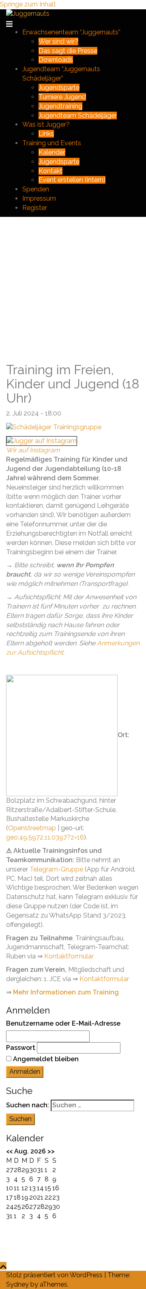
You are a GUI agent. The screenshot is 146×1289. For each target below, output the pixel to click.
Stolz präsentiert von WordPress (54, 1275)
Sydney (17, 1284)
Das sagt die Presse (68, 51)
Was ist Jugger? (46, 124)
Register (34, 208)
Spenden (35, 189)
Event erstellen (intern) (72, 180)
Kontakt (50, 171)
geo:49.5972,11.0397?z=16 (45, 837)
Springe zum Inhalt (28, 4)
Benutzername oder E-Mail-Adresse (63, 1023)
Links (46, 134)
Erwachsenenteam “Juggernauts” (71, 32)
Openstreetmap (32, 828)
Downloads (56, 60)
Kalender (52, 152)
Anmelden (24, 1071)
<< (9, 1151)
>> (51, 1151)
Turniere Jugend (62, 97)
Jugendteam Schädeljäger (78, 115)
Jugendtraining (60, 106)
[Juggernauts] (27, 13)
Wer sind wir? (58, 41)
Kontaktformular (69, 956)
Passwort (20, 1048)
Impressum (39, 198)
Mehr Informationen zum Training (66, 992)
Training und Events (51, 143)
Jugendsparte (59, 87)
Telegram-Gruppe (56, 869)
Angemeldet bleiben (46, 1059)
